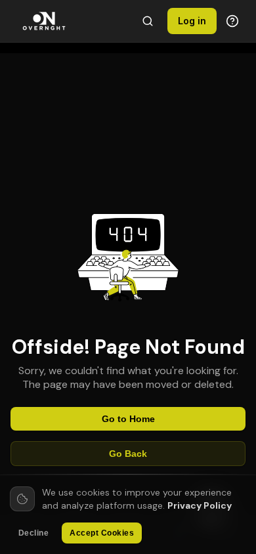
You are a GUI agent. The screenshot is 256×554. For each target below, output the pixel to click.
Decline (33, 533)
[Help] (232, 21)
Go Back (128, 453)
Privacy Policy (199, 505)
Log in (192, 20)
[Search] (147, 21)
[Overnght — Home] (44, 21)
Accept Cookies (102, 533)
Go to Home (128, 419)
